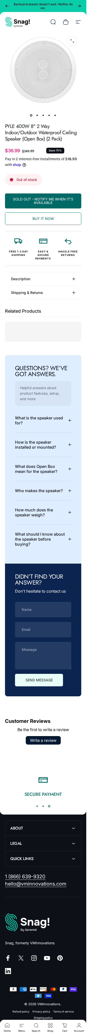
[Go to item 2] (37, 115)
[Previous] (7, 6)
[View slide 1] (37, 806)
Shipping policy (43, 1018)
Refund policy (21, 1011)
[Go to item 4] (49, 115)
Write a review (43, 740)
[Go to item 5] (55, 115)
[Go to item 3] (43, 115)
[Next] (79, 6)
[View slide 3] (49, 806)
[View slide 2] (43, 806)
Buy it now (43, 218)
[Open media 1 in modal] (72, 41)
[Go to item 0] (31, 115)
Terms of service (63, 1011)
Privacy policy (41, 1011)
